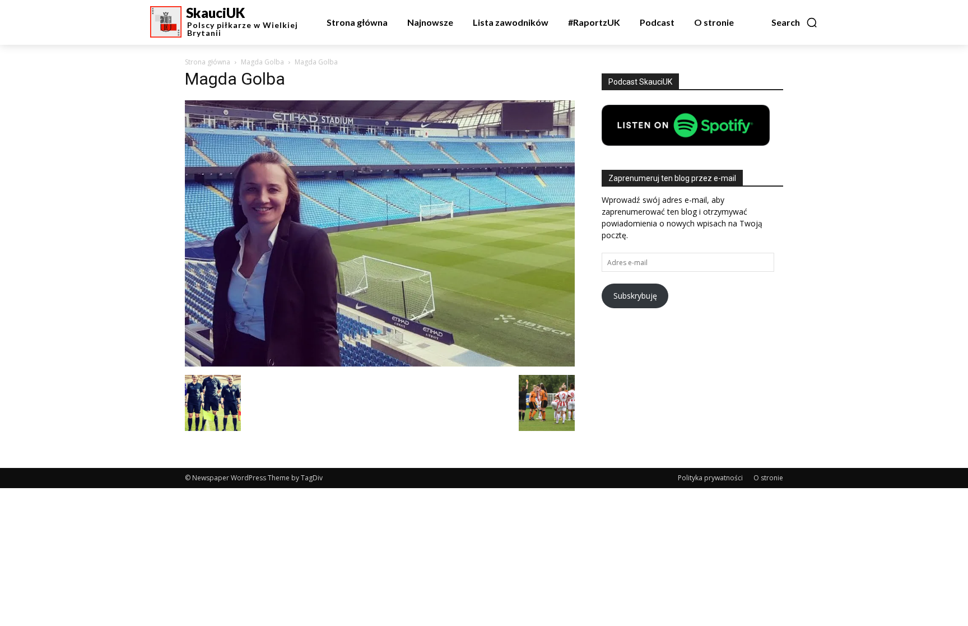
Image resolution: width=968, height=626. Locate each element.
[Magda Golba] (380, 363)
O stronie (768, 478)
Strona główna (207, 62)
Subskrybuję (635, 295)
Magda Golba (262, 62)
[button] (794, 22)
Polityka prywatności (710, 478)
